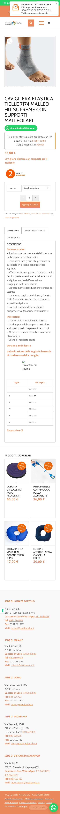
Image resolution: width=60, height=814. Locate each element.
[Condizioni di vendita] (28, 802)
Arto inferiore (25, 214)
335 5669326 (11, 775)
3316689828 (29, 653)
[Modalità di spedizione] (34, 799)
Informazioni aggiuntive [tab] (34, 230)
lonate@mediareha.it (22, 628)
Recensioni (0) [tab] (14, 237)
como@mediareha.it (22, 704)
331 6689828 (42, 616)
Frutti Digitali (23, 806)
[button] (53, 807)
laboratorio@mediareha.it (25, 782)
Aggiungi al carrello (30, 204)
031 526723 (15, 696)
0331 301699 (16, 620)
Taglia (12, 188)
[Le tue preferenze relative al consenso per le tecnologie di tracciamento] (3, 610)
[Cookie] (49, 802)
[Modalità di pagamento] (14, 799)
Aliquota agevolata (12, 217)
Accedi (40, 144)
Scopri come (39, 140)
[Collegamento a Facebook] (49, 810)
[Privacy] (41, 802)
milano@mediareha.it (23, 665)
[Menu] (40, 23)
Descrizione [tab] (13, 230)
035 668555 (15, 735)
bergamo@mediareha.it (24, 743)
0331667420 (15, 778)
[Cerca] (30, 23)
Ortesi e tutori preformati (40, 214)
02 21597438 (16, 657)
